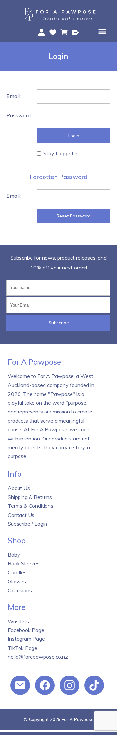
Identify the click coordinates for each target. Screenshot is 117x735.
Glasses (17, 581)
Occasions (20, 590)
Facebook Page (26, 630)
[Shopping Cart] (64, 32)
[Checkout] (75, 32)
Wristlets (18, 621)
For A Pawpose (78, 719)
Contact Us (21, 515)
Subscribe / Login (27, 523)
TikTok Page (22, 648)
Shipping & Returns (30, 497)
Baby (14, 554)
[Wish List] (52, 32)
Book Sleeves (24, 563)
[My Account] (41, 32)
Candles (17, 572)
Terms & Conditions (30, 506)
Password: (19, 115)
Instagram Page (26, 639)
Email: (13, 96)
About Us (19, 488)
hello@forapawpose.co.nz (38, 656)
